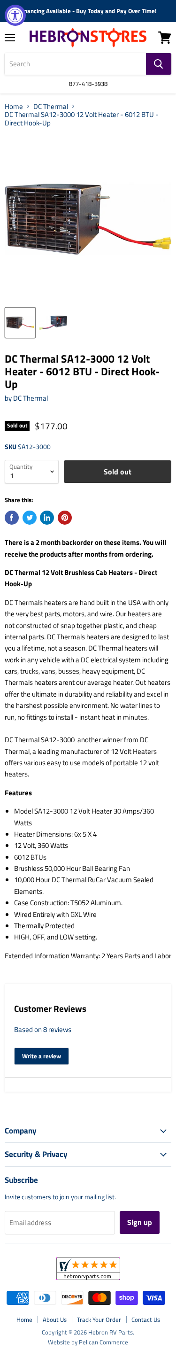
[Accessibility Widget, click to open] (15, 15)
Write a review (41, 1056)
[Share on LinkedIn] (47, 518)
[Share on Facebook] (12, 518)
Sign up (139, 1222)
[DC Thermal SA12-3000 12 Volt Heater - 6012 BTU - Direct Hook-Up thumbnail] (20, 323)
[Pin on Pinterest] (65, 518)
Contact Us (145, 1319)
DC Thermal (50, 106)
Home (14, 106)
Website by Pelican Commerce (88, 1342)
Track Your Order (99, 1319)
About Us (55, 1319)
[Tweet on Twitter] (30, 518)
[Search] (158, 64)
